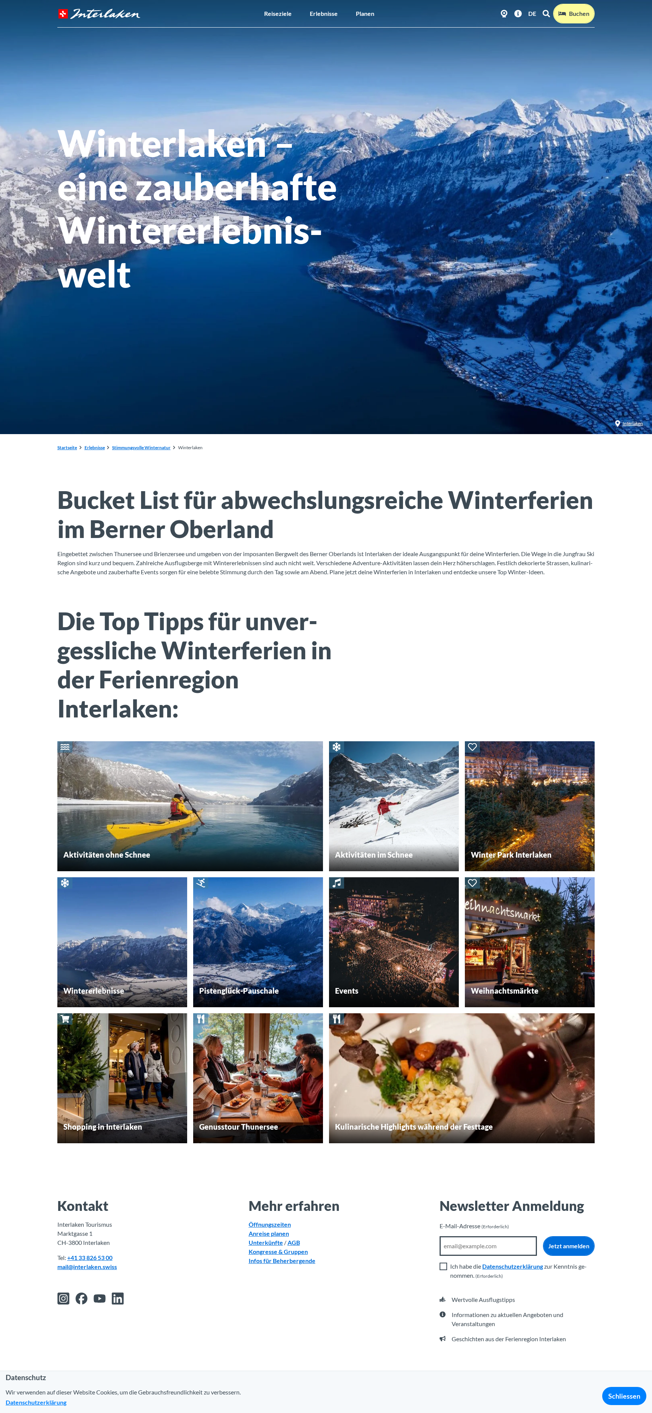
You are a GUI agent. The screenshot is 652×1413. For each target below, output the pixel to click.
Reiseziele (278, 13)
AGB (294, 1242)
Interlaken (633, 423)
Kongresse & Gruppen (278, 1251)
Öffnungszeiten (270, 1224)
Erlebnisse (324, 13)
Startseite (67, 447)
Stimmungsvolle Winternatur (141, 447)
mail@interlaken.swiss (87, 1266)
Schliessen (624, 1396)
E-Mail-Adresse (474, 1225)
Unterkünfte (266, 1242)
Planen (365, 13)
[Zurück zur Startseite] (99, 14)
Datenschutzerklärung (512, 1266)
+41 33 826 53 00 (89, 1257)
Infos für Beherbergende (282, 1260)
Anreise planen (269, 1233)
